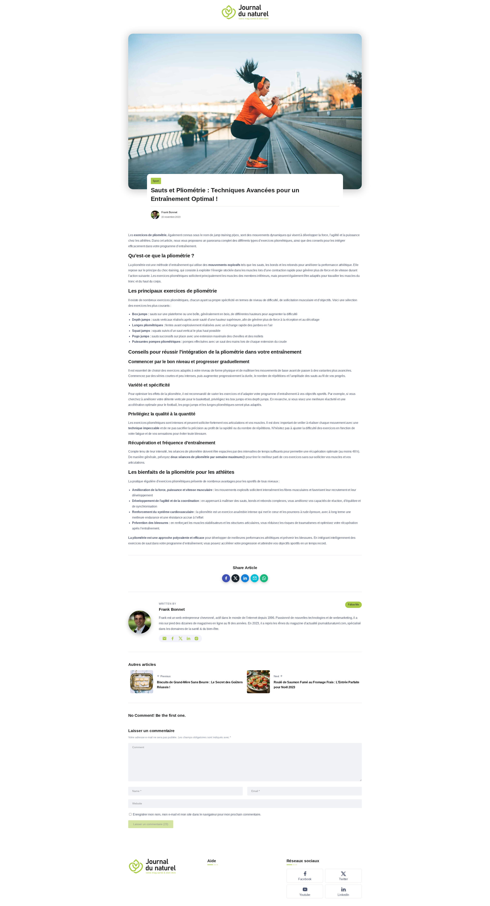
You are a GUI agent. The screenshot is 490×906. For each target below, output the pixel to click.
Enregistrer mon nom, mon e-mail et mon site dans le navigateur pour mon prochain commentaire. (197, 814)
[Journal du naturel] (245, 11)
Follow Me (353, 604)
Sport (156, 180)
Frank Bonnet (169, 212)
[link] (226, 578)
